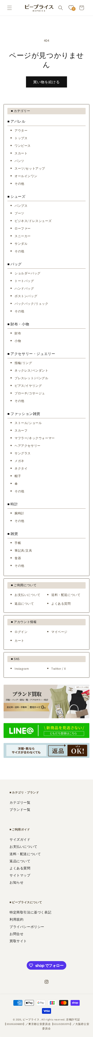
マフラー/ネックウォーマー (35, 438)
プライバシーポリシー (27, 927)
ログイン (21, 632)
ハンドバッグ (24, 288)
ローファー (23, 228)
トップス (21, 138)
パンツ (19, 161)
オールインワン (26, 176)
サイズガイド (20, 839)
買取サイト (18, 941)
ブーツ (19, 213)
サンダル (21, 244)
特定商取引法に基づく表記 (30, 912)
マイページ (59, 632)
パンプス (21, 206)
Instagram (22, 669)
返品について (24, 604)
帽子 (18, 476)
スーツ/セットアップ (30, 168)
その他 (19, 184)
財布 (18, 333)
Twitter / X (58, 669)
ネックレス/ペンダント (31, 371)
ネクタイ (21, 468)
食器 (18, 558)
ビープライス (31, 1019)
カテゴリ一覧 (20, 802)
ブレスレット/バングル (31, 378)
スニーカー (23, 236)
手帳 (18, 543)
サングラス (23, 453)
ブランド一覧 (20, 809)
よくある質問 (61, 604)
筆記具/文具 (23, 550)
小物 (18, 341)
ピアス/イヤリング (28, 386)
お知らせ (16, 882)
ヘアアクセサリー (28, 446)
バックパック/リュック (31, 304)
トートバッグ (24, 281)
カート (19, 641)
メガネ (19, 461)
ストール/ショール (28, 423)
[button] (9, 8)
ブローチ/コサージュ (30, 393)
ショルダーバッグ (28, 273)
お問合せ (16, 934)
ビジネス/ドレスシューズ (33, 221)
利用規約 (16, 919)
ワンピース (23, 146)
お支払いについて (28, 595)
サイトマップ (20, 875)
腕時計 (19, 513)
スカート (21, 153)
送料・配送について (65, 595)
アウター (21, 131)
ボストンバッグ (26, 296)
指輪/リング (23, 363)
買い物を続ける (46, 82)
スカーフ (21, 431)
